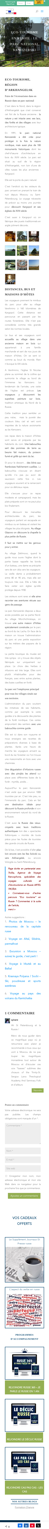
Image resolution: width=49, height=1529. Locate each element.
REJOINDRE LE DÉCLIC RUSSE (24, 1439)
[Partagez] (20, 1525)
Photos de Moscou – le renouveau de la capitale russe (23, 926)
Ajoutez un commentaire (24, 1196)
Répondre (38, 1090)
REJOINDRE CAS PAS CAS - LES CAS (24, 1489)
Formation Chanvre (24, 1507)
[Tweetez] (38, 1525)
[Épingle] (32, 1525)
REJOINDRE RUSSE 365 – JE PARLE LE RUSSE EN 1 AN (24, 1389)
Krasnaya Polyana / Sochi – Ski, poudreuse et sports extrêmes (23, 981)
